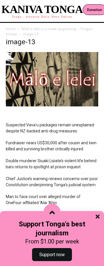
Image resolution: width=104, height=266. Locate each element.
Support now (52, 254)
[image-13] (52, 104)
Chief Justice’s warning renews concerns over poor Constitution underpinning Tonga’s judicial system (52, 181)
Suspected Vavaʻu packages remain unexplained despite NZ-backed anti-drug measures (50, 128)
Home (11, 28)
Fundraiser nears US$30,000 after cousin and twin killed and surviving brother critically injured (51, 146)
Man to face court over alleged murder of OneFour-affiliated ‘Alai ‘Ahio (43, 199)
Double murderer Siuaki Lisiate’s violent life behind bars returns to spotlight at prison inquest (51, 163)
